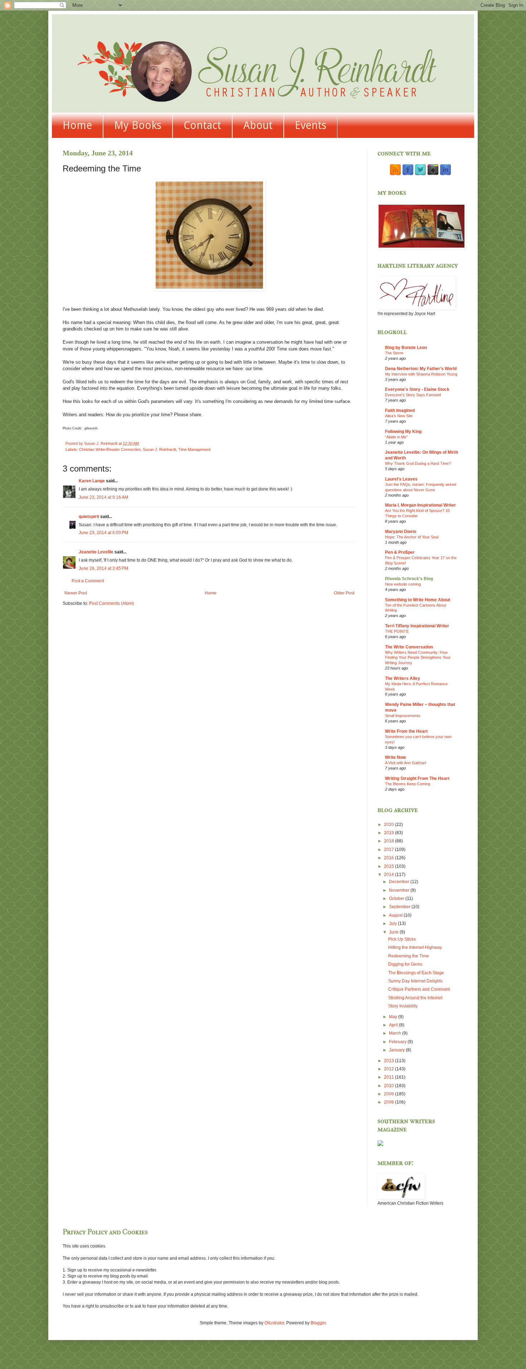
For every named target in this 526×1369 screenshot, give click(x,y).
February (398, 1041)
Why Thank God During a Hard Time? (418, 463)
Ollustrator (274, 1322)
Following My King (403, 431)
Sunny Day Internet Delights (415, 981)
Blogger (318, 1322)
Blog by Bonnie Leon (406, 347)
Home (77, 125)
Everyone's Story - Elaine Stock (417, 389)
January (397, 1049)
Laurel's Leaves (401, 479)
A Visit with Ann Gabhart (405, 763)
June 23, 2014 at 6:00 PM (103, 532)
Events (310, 125)
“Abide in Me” (396, 437)
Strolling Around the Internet (415, 997)
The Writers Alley (402, 678)
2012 (389, 1068)
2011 (389, 1077)
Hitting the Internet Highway (415, 947)
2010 (389, 1085)
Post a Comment (88, 580)
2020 (389, 824)
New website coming (403, 584)
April (394, 1024)
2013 (389, 1060)
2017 (389, 849)
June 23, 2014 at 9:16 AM (103, 497)
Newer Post (75, 593)
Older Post (344, 593)
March (395, 1033)
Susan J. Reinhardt (159, 449)
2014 (389, 874)
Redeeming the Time (408, 956)
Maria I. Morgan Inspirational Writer (420, 505)
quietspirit (89, 516)
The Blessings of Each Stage (416, 972)
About (258, 125)
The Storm (394, 353)
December (399, 881)
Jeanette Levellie (96, 551)
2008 (389, 1102)
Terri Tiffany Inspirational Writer (417, 625)
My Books (137, 125)
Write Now (395, 757)
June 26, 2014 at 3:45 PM (103, 568)
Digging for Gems (405, 964)
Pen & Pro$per (400, 552)
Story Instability (403, 1006)
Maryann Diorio (400, 531)
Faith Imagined (400, 410)
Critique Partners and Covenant (419, 989)
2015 (389, 866)
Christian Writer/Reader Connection (110, 449)
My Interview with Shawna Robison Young (421, 374)
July (393, 923)
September (400, 906)
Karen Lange (92, 480)
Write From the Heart (406, 731)
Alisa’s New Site (399, 416)
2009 (389, 1093)
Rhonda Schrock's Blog (409, 578)
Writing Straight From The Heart (417, 778)
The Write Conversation (409, 646)
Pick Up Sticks (402, 939)
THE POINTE (397, 631)
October (397, 898)
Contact (202, 125)
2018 (389, 840)
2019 (389, 832)
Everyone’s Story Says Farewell (413, 395)
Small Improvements (402, 715)
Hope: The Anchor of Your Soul (411, 537)
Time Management (194, 449)
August (396, 915)
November (399, 890)
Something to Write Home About (417, 599)
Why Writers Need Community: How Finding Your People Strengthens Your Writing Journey (417, 657)
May (393, 1016)
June (394, 932)
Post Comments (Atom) (111, 603)
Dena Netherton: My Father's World (421, 368)
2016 (389, 857)
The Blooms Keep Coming (407, 784)
